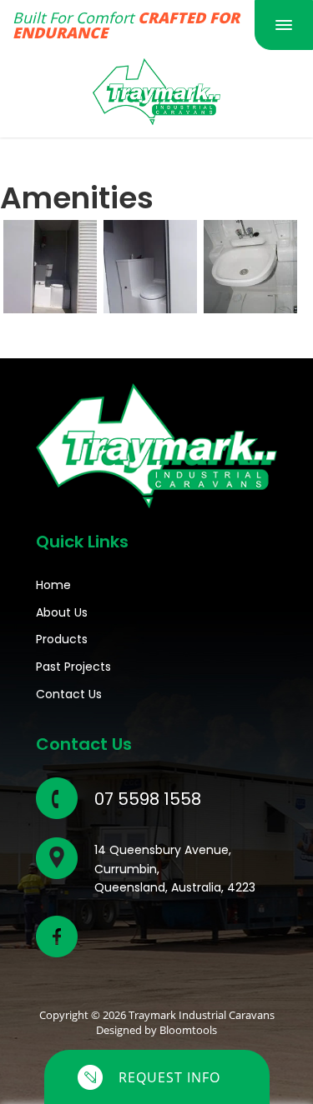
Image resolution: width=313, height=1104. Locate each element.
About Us (62, 612)
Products (62, 639)
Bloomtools (188, 1029)
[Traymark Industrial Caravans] (156, 90)
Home (53, 585)
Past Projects (73, 666)
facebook (57, 936)
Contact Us (69, 694)
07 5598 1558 (147, 799)
